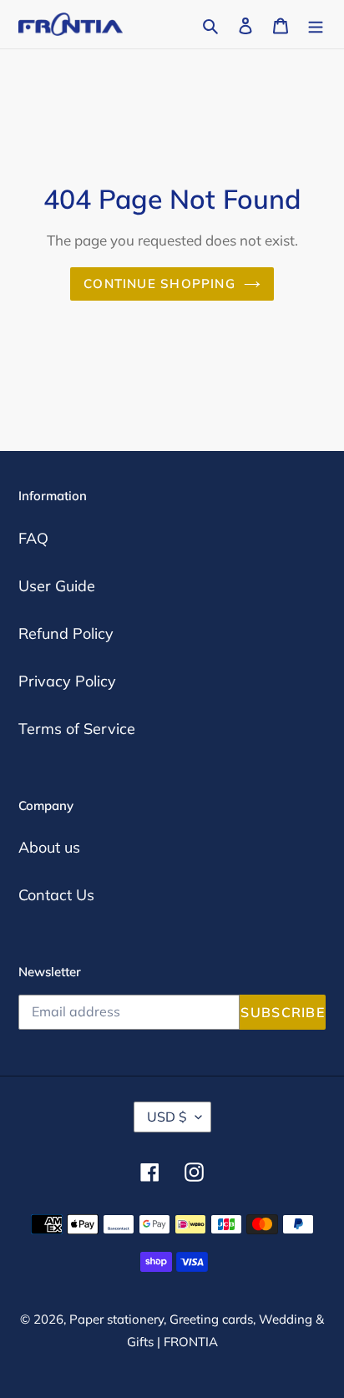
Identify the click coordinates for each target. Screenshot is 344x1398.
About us (49, 847)
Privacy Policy (67, 681)
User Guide (56, 585)
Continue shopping (159, 283)
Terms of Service (76, 728)
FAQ (33, 538)
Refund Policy (66, 633)
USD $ (167, 1116)
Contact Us (56, 894)
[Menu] (315, 23)
